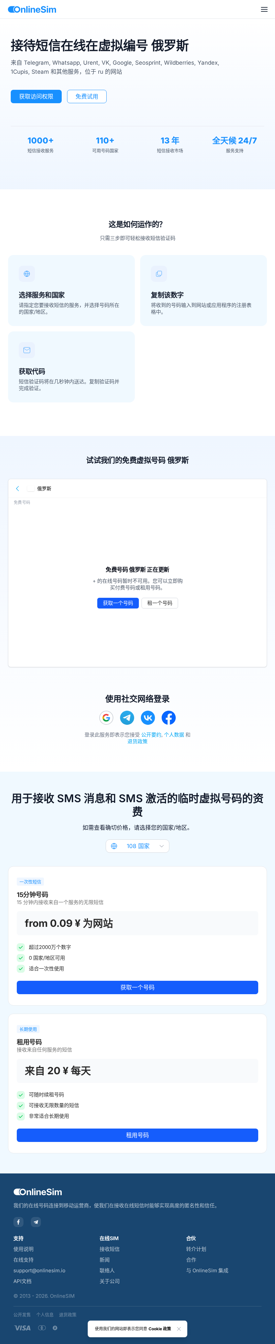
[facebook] (169, 718)
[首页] (32, 9)
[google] (106, 718)
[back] (17, 488)
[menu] (264, 9)
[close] (179, 1329)
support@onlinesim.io (39, 1270)
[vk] (148, 718)
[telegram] (127, 718)
